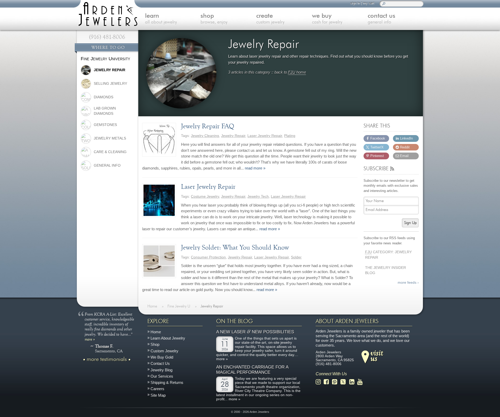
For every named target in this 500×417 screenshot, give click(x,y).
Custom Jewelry (164, 350)
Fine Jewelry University (105, 58)
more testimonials (107, 359)
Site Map (158, 395)
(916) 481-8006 (107, 37)
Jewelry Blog (161, 369)
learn (161, 19)
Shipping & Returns (167, 382)
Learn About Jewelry (168, 338)
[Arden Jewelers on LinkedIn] (353, 381)
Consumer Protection (208, 257)
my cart (368, 3)
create (270, 19)
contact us (381, 19)
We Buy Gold (162, 357)
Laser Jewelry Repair (264, 136)
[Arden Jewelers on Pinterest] (336, 381)
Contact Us (160, 363)
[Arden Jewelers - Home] (107, 13)
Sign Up (410, 223)
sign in (355, 3)
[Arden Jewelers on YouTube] (361, 381)
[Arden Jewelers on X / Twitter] (344, 381)
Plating (289, 136)
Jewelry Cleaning (205, 136)
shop (214, 19)
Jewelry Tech (258, 196)
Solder (296, 257)
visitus (377, 355)
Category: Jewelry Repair (388, 254)
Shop (155, 344)
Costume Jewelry (205, 196)
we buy (327, 19)
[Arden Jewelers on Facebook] (328, 381)
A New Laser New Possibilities (255, 331)
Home (156, 331)
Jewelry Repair (233, 136)
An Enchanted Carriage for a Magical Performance (252, 370)
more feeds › (408, 283)
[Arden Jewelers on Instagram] (320, 381)
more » (90, 338)
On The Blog (234, 321)
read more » (255, 168)
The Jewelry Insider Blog (385, 270)
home (297, 72)
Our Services (162, 376)
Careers (157, 388)
